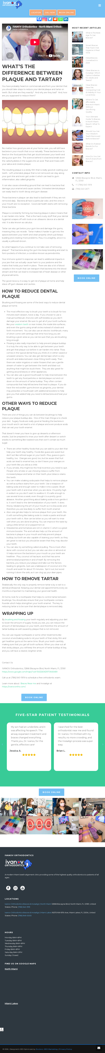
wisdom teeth (21, 324)
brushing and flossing (15, 619)
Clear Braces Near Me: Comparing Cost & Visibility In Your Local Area (93, 90)
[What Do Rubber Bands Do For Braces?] (77, 148)
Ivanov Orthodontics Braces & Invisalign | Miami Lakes (28, 912)
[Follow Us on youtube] (22, 888)
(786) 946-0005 (24, 915)
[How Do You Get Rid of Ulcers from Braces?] (77, 160)
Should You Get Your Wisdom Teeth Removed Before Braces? (93, 135)
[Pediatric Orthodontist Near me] (65, 825)
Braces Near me (28, 683)
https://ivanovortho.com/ (14, 686)
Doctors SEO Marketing (47, 1049)
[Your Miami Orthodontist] (13, 807)
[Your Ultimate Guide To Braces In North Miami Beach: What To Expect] (77, 120)
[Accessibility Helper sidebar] (1, 1029)
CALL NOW (50, 12)
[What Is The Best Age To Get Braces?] (77, 37)
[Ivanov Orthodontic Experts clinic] (92, 829)
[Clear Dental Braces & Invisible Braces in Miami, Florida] (39, 825)
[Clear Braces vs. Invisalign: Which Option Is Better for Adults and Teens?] (77, 74)
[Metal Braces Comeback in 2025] (77, 62)
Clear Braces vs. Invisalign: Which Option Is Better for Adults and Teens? (93, 75)
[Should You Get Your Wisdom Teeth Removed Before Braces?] (77, 135)
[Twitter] (49, 18)
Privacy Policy (65, 1049)
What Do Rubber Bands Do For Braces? (93, 146)
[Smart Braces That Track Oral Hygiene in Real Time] (77, 49)
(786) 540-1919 (24, 907)
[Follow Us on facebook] (8, 888)
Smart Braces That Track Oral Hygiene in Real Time (93, 49)
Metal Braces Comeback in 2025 (92, 60)
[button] (2, 744)
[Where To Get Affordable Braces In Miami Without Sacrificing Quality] (77, 103)
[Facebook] (39, 18)
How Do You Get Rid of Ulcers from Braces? (93, 158)
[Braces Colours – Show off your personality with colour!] (13, 825)
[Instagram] (44, 18)
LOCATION (36, 12)
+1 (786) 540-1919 (83, 185)
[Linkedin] (65, 18)
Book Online (66, 12)
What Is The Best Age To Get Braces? (93, 35)
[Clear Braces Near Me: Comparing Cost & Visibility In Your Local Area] (77, 89)
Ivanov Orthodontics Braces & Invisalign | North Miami (28, 904)
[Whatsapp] (60, 18)
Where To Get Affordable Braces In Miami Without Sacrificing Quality (93, 105)
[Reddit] (55, 18)
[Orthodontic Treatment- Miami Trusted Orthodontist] (65, 807)
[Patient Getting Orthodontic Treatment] (92, 807)
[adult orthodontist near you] (39, 807)
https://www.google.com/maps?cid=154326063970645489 (29, 672)
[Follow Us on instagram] (15, 888)
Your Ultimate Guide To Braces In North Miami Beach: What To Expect (93, 122)
